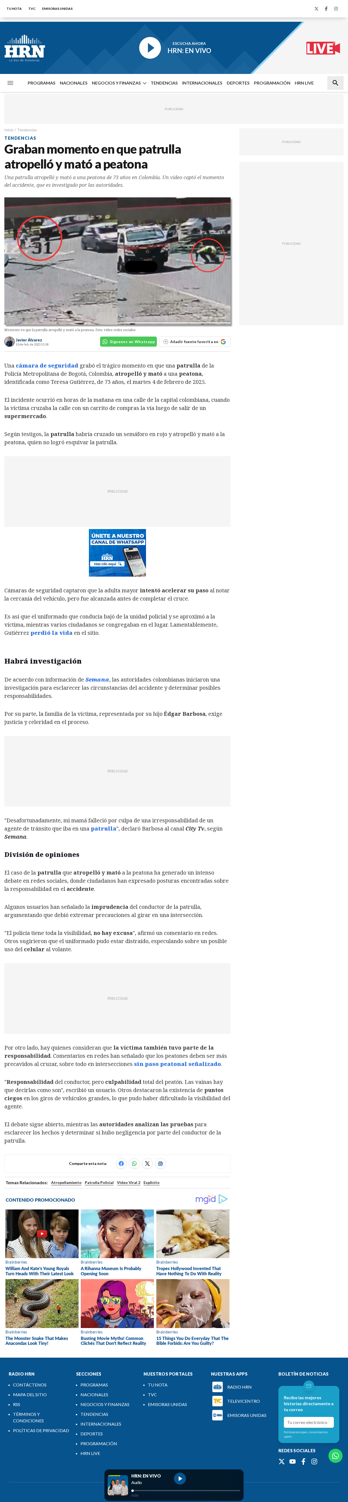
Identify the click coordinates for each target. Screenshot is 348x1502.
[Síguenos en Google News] (160, 1163)
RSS (16, 1404)
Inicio (9, 130)
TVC (32, 9)
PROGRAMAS (41, 82)
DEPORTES (238, 82)
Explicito (152, 1182)
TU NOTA (14, 9)
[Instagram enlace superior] (336, 9)
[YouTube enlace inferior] (292, 1461)
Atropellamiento (66, 1182)
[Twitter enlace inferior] (281, 1461)
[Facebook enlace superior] (326, 9)
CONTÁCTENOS (29, 1384)
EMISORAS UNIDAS (57, 9)
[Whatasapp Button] (335, 1456)
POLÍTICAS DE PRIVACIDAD (41, 1430)
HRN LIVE (304, 82)
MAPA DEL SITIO (30, 1394)
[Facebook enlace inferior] (303, 1461)
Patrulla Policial (99, 1182)
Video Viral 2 (128, 1182)
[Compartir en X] (147, 1163)
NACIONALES (74, 82)
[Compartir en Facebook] (121, 1163)
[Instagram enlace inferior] (314, 1461)
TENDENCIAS (164, 82)
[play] (180, 1479)
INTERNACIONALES (202, 82)
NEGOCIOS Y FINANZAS (116, 82)
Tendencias (27, 130)
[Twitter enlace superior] (316, 9)
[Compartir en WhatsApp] (134, 1163)
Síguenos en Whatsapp (132, 341)
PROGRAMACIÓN (272, 82)
